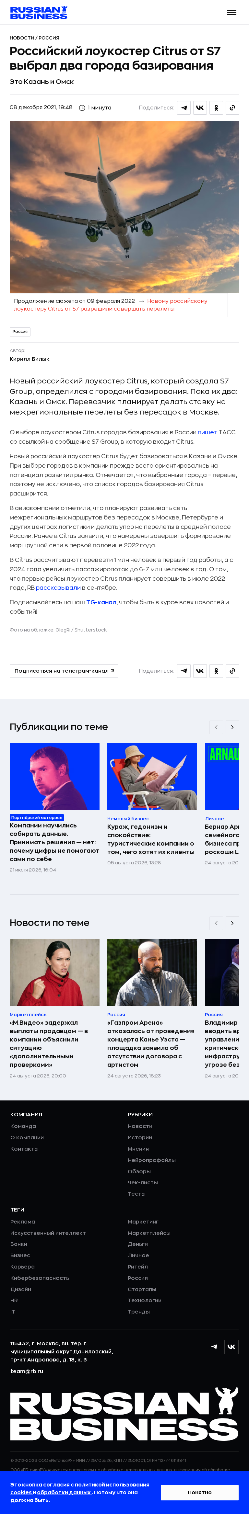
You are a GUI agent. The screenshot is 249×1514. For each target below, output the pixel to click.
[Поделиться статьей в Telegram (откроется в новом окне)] (184, 108)
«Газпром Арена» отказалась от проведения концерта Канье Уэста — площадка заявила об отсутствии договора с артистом (151, 1044)
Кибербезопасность (39, 1278)
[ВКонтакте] (231, 1347)
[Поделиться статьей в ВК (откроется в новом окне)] (200, 108)
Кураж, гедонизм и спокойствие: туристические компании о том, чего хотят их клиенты (151, 839)
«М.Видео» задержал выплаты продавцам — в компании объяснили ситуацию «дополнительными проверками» (49, 1044)
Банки (18, 1244)
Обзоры (139, 1171)
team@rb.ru (26, 1371)
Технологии (144, 1300)
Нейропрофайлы (152, 1160)
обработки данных (64, 1492)
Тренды (139, 1312)
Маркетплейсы (149, 1233)
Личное (138, 1255)
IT (12, 1312)
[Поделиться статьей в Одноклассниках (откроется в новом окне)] (216, 108)
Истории (140, 1137)
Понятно (200, 1492)
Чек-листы (143, 1182)
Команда (23, 1126)
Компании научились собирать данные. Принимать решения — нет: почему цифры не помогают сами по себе (55, 842)
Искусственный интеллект (48, 1233)
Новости (22, 38)
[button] (232, 12)
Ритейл (138, 1266)
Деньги (138, 1244)
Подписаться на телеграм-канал (62, 671)
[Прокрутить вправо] (232, 727)
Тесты (137, 1194)
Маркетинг (143, 1221)
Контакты (24, 1149)
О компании (27, 1137)
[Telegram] (214, 1347)
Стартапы (142, 1289)
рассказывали (58, 588)
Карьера (22, 1266)
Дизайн (20, 1289)
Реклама (22, 1221)
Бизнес (20, 1255)
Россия (49, 38)
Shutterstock (91, 630)
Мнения (138, 1149)
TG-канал (101, 602)
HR (14, 1300)
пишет (207, 432)
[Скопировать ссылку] (232, 108)
